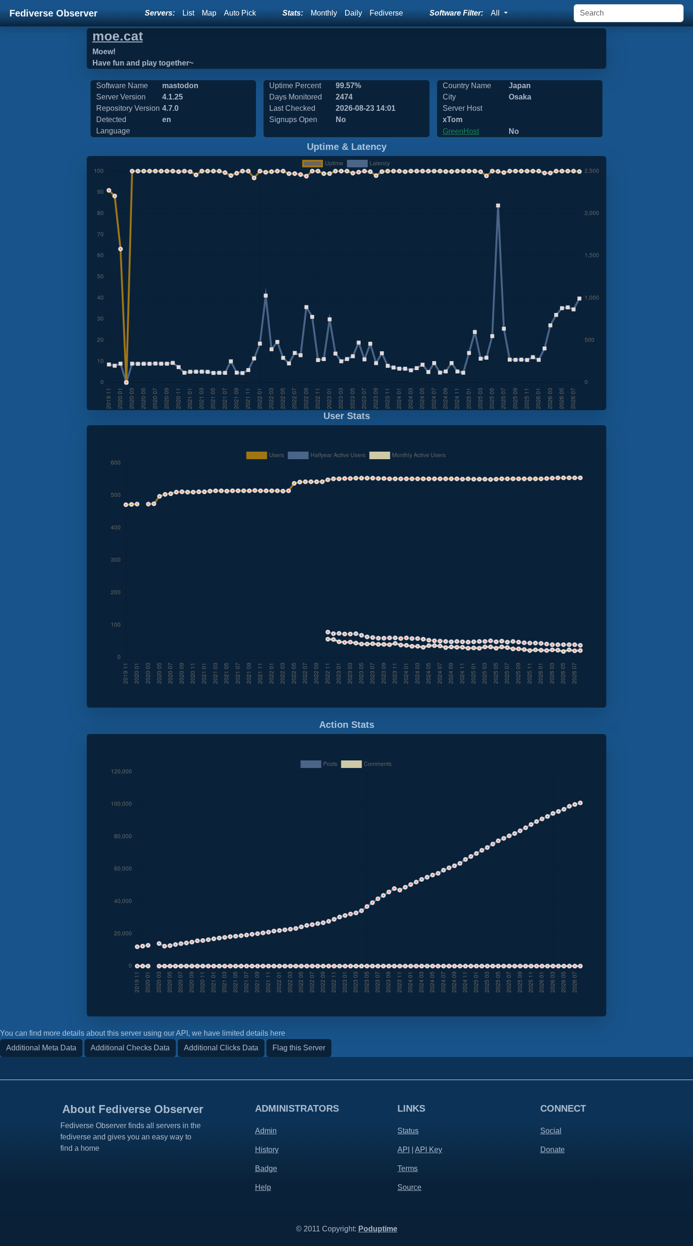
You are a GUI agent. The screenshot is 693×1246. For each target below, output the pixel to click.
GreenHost (461, 131)
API (403, 1150)
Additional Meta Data (41, 1048)
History (267, 1150)
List (188, 13)
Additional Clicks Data (221, 1048)
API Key (428, 1150)
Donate (552, 1150)
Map (209, 13)
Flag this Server (298, 1048)
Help (263, 1187)
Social (550, 1131)
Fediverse (386, 13)
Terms (407, 1168)
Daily (353, 13)
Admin (266, 1131)
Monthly (324, 13)
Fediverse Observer (53, 13)
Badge (266, 1168)
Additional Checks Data (130, 1048)
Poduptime (377, 1229)
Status (408, 1131)
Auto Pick (240, 13)
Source (409, 1187)
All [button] (496, 13)
